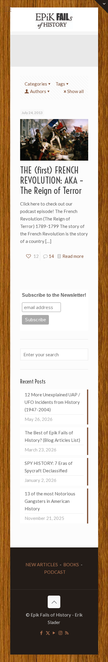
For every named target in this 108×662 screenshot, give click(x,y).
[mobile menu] (8, 9)
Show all (75, 91)
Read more (73, 256)
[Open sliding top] (101, 6)
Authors (38, 91)
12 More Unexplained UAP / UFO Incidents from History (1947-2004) (52, 402)
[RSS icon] (66, 632)
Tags (60, 83)
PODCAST (55, 572)
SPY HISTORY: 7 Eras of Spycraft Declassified (49, 466)
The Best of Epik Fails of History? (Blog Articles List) (52, 436)
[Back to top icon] (54, 602)
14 (51, 256)
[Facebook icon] (41, 632)
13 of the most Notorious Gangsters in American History (50, 501)
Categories (36, 83)
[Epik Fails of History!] (54, 19)
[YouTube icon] (54, 632)
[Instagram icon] (60, 632)
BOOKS (71, 564)
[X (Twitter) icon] (48, 632)
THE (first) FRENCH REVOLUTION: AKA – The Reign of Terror (51, 180)
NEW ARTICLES (42, 564)
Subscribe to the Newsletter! (54, 295)
